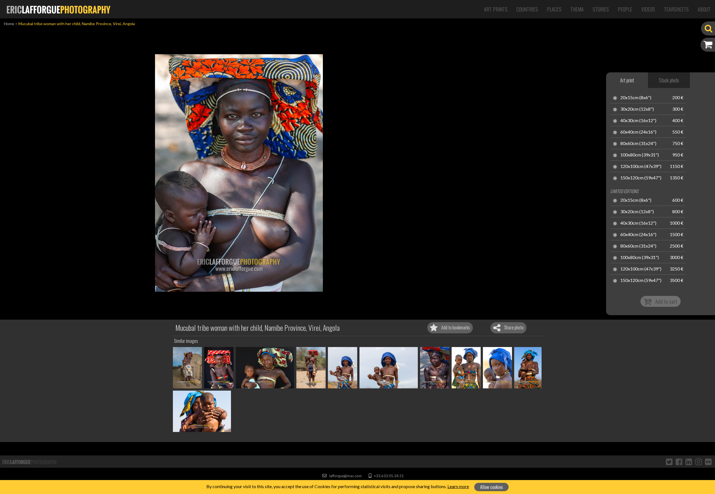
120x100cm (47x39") (640, 166)
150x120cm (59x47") (640, 178)
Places (554, 9)
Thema (577, 9)
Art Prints (495, 9)
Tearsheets (676, 9)
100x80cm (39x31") (639, 155)
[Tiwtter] (669, 461)
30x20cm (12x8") (637, 109)
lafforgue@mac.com (344, 476)
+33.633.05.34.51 (388, 476)
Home (9, 23)
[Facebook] (679, 461)
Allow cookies (491, 487)
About (704, 9)
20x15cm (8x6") (635, 98)
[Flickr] (708, 461)
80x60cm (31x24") (638, 143)
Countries (527, 9)
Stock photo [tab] (669, 80)
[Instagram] (698, 461)
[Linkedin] (688, 461)
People (625, 9)
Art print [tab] (627, 80)
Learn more (458, 486)
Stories (601, 9)
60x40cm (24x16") (638, 132)
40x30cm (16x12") (638, 120)
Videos (648, 9)
